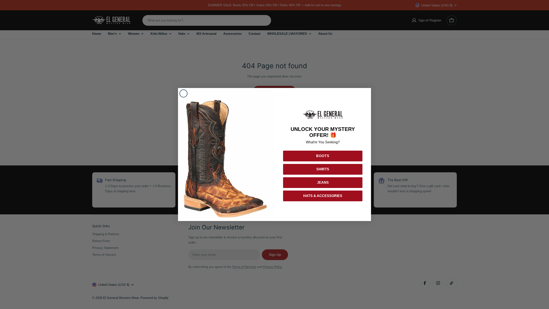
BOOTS (322, 156)
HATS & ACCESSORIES (322, 196)
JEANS (323, 182)
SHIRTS (322, 169)
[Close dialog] (183, 93)
